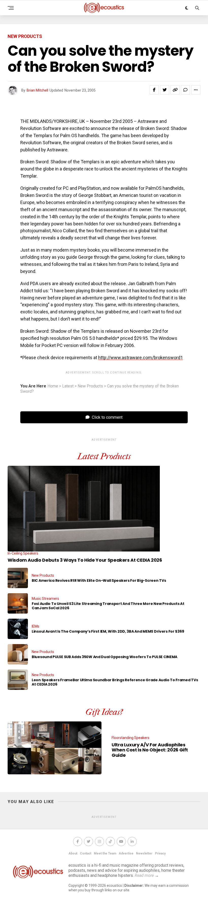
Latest (68, 386)
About (72, 853)
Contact (85, 853)
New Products (90, 386)
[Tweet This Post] (164, 89)
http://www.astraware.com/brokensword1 (140, 357)
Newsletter (144, 853)
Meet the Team (105, 853)
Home (52, 386)
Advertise (126, 853)
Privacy (160, 853)
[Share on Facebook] (154, 89)
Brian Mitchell (37, 90)
